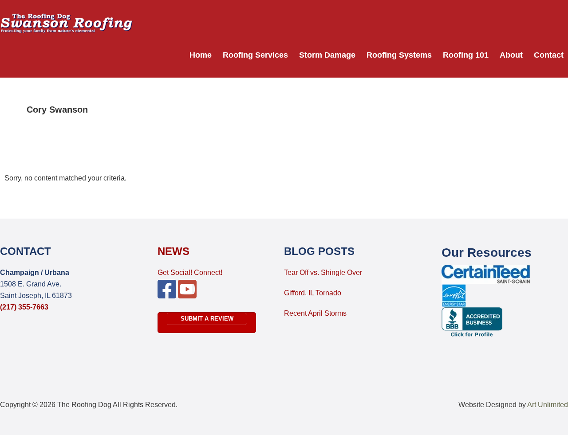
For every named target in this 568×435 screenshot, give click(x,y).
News (173, 251)
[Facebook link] (167, 294)
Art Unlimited (547, 404)
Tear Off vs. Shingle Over (323, 272)
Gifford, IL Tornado (312, 293)
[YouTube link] (187, 294)
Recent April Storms (315, 313)
